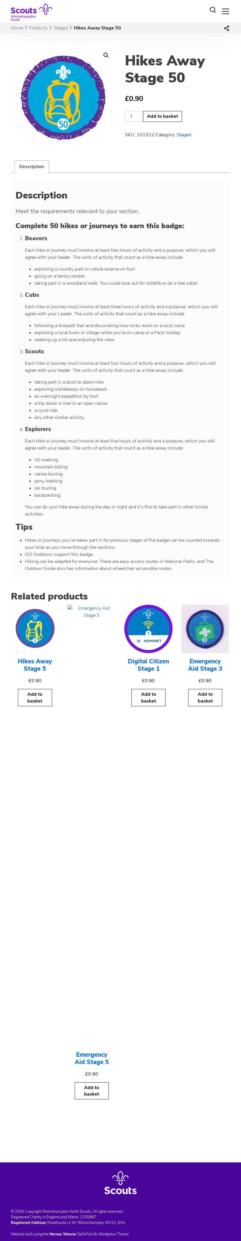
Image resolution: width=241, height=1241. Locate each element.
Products (38, 28)
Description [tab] (31, 166)
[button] (106, 55)
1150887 (88, 1217)
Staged (60, 28)
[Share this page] (227, 28)
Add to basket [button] (34, 697)
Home (17, 28)
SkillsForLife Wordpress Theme (103, 1234)
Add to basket (162, 116)
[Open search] (212, 9)
